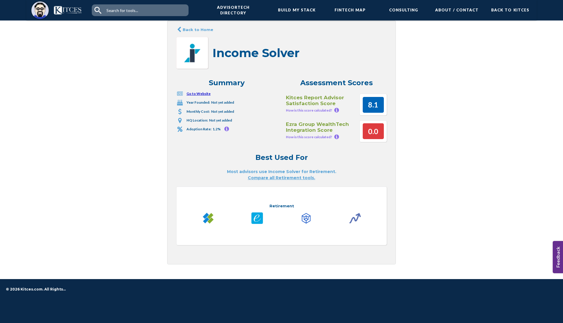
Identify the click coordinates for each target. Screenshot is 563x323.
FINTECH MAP (350, 10)
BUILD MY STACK (297, 10)
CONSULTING (403, 10)
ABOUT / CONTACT (457, 10)
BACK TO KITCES (510, 10)
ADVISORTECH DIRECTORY (233, 10)
